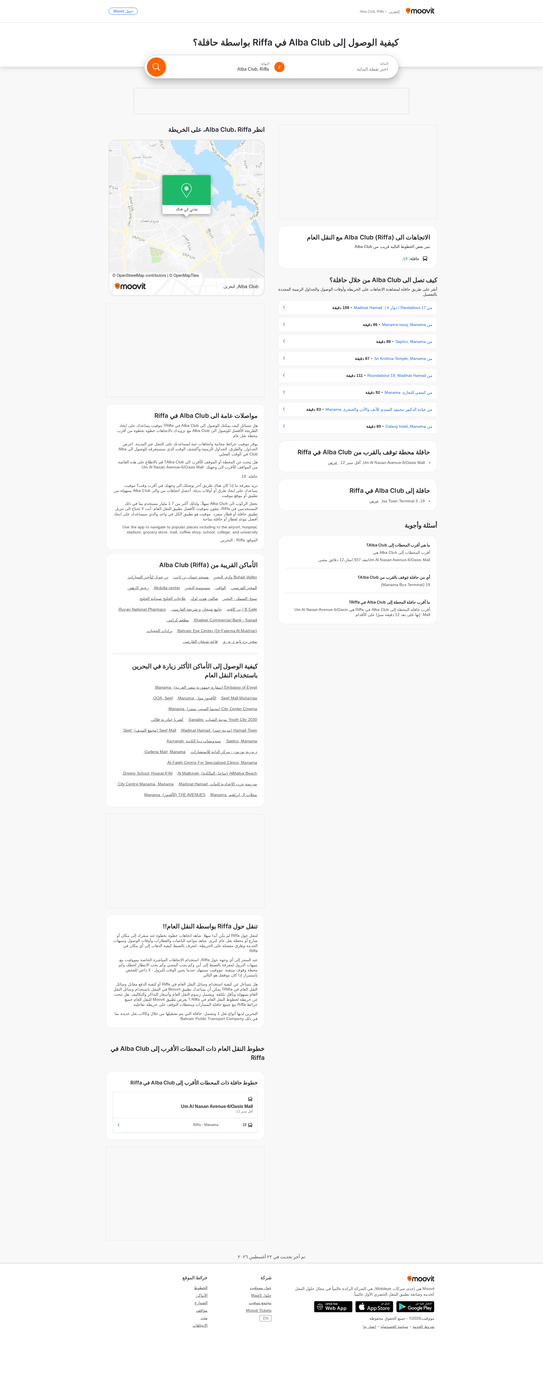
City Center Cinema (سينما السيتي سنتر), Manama (213, 708)
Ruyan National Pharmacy (142, 609)
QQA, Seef (163, 698)
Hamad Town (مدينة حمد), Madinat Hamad (219, 730)
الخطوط (201, 1287)
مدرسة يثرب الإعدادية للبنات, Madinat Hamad (218, 784)
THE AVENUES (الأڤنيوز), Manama (174, 794)
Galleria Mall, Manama (165, 751)
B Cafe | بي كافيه (242, 609)
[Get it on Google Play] (415, 1306)
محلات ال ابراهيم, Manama (233, 794)
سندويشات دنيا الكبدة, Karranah (194, 741)
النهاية (265, 63)
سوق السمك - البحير (240, 598)
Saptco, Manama (241, 741)
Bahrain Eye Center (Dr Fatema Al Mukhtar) (217, 630)
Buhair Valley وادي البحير (235, 577)
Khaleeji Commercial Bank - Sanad (225, 620)
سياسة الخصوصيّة (394, 1326)
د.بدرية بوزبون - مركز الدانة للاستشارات (224, 751)
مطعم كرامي (178, 620)
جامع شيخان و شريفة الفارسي (196, 609)
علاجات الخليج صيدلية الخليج (163, 598)
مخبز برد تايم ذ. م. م (240, 641)
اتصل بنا (369, 1326)
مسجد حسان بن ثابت (191, 577)
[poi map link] (187, 218)
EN (265, 1318)
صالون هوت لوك (204, 598)
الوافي (220, 587)
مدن (204, 1317)
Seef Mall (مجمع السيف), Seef (149, 730)
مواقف (202, 1310)
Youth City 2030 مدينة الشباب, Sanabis (223, 719)
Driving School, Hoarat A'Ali (148, 773)
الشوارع (201, 1302)
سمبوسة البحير (197, 587)
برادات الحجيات (160, 630)
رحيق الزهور (138, 587)
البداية (384, 63)
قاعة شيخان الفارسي (200, 641)
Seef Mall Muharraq (239, 698)
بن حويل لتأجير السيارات (148, 577)
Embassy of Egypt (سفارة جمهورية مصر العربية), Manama (206, 687)
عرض (332, 462)
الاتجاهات (200, 1325)
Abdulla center (167, 587)
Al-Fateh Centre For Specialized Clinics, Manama (212, 762)
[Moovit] (420, 11)
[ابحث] (156, 67)
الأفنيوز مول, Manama (197, 698)
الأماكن (202, 1295)
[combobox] (338, 69)
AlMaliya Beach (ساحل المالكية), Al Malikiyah (217, 773)
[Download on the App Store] (374, 1306)
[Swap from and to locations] (279, 67)
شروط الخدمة (423, 1326)
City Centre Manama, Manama (146, 784)
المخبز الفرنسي (244, 587)
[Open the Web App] (333, 1306)
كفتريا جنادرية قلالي (167, 719)
